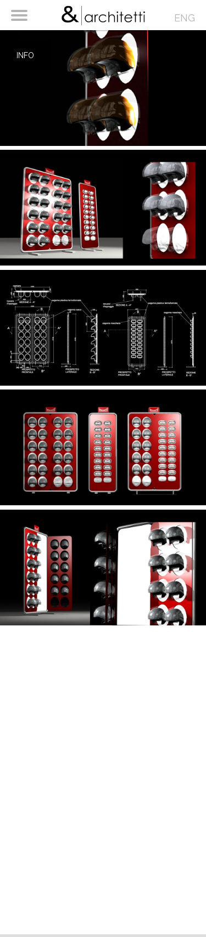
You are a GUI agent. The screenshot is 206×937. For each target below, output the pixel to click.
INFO (25, 55)
